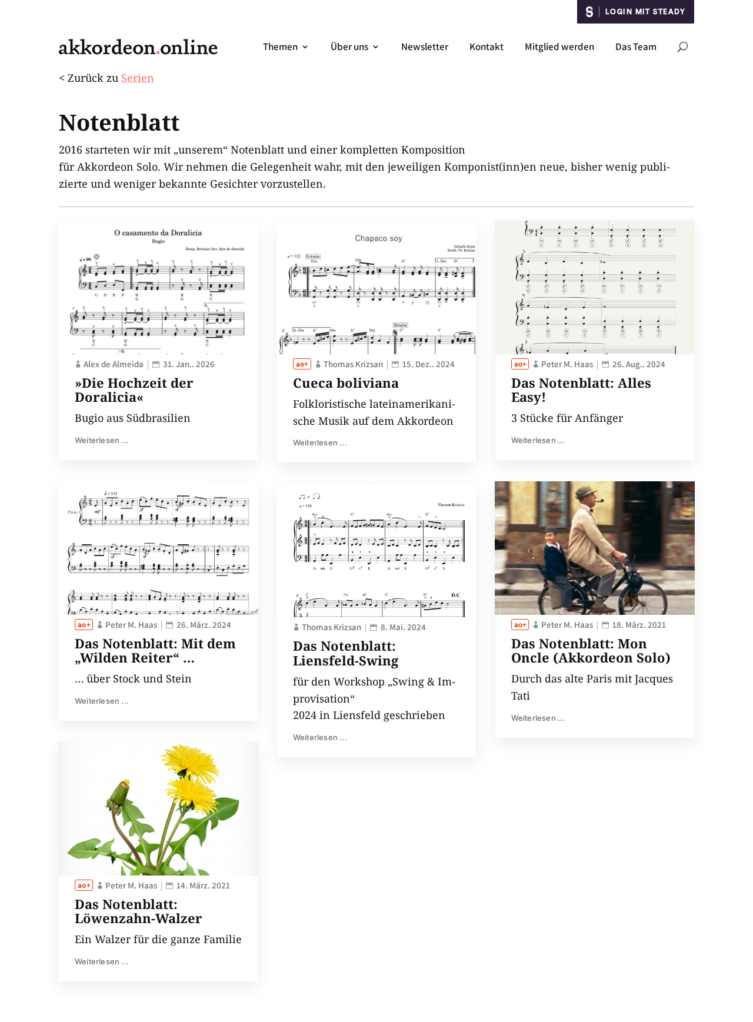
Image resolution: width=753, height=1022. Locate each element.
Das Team (636, 46)
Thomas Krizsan (353, 363)
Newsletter (424, 46)
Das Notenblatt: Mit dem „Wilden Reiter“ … (155, 650)
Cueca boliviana (346, 382)
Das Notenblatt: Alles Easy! (581, 389)
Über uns (349, 46)
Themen (280, 46)
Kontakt (486, 46)
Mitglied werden (559, 46)
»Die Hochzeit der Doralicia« (134, 389)
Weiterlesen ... (102, 440)
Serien (137, 78)
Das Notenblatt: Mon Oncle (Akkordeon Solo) (591, 650)
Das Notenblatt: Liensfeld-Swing (345, 652)
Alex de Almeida (114, 363)
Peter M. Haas (131, 624)
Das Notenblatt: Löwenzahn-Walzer (138, 911)
